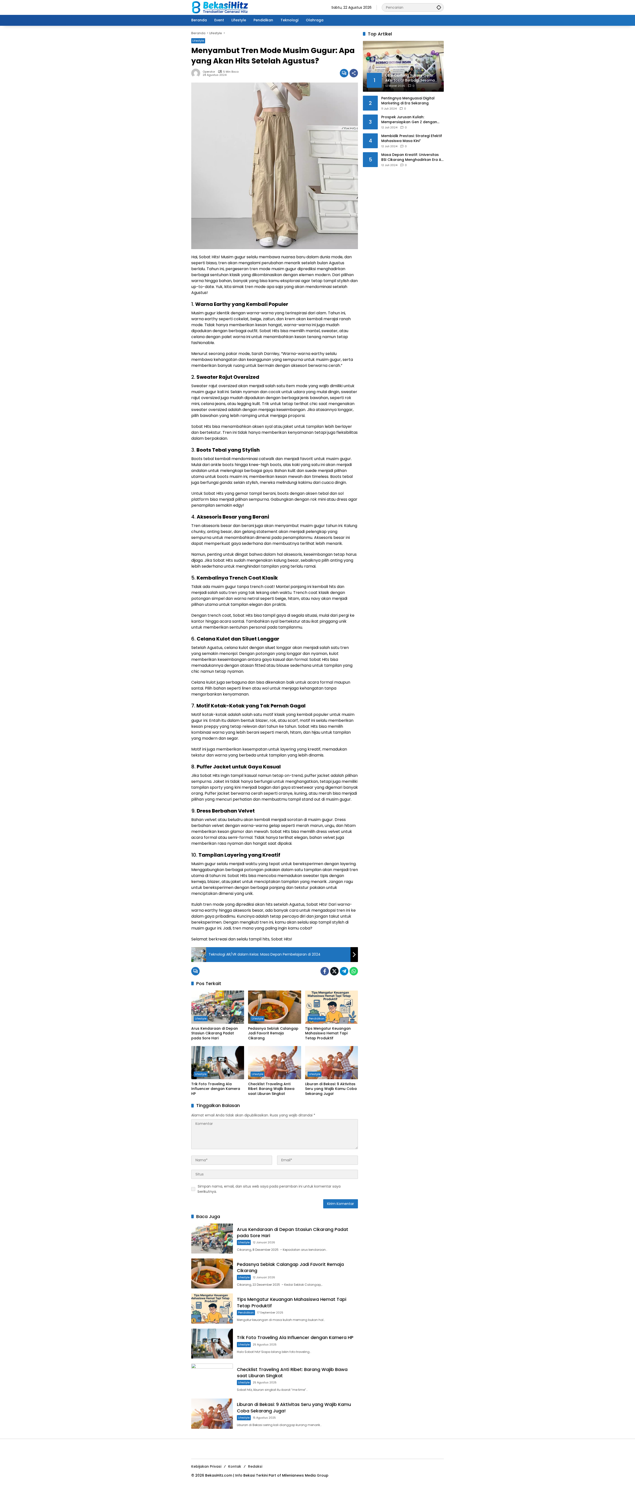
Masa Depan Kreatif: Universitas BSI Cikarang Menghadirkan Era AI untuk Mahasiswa (411, 157)
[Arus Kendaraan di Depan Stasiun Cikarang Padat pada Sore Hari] (217, 1007)
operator (209, 71)
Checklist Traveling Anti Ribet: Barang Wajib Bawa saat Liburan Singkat (271, 1089)
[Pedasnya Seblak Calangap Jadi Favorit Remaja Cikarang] (274, 1007)
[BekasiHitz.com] (223, 7)
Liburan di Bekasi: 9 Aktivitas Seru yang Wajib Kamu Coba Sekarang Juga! (331, 1089)
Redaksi (255, 1466)
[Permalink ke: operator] (197, 73)
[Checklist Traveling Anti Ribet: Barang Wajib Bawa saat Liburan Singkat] (274, 1062)
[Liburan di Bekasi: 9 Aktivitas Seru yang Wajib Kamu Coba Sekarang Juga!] (331, 1062)
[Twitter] (334, 971)
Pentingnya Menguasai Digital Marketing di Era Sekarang (408, 101)
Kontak (234, 1466)
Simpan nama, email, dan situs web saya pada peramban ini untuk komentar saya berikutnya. (269, 1189)
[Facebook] (324, 971)
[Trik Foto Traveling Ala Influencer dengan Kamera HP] (217, 1062)
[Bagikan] (353, 73)
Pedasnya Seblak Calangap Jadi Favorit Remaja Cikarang (273, 1033)
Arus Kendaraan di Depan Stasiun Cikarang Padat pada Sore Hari (214, 1033)
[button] (439, 7)
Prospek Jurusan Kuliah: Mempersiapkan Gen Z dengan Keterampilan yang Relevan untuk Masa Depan (412, 119)
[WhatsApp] (353, 971)
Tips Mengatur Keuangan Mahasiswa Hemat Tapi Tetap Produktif (328, 1033)
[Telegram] (344, 971)
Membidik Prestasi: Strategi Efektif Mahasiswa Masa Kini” (411, 138)
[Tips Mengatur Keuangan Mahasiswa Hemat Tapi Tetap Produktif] (331, 1007)
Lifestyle (198, 41)
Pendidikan (316, 1019)
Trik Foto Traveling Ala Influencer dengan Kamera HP (215, 1089)
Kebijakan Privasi (206, 1466)
